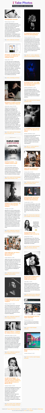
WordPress (18, 409)
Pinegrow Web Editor (11, 409)
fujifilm (6, 178)
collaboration (12, 39)
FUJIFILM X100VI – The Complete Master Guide (11, 162)
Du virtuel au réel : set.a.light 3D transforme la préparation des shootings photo (32, 84)
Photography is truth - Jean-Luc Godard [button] (22, 6)
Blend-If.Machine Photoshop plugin (31, 350)
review (30, 101)
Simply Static (29, 409)
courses (28, 327)
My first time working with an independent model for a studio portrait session (31, 278)
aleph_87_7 (28, 55)
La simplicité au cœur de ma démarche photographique (31, 34)
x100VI (16, 178)
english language (33, 327)
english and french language (15, 132)
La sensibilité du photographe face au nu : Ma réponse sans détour (32, 130)
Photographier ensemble (11, 19)
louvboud (17, 231)
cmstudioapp (12, 77)
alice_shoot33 (9, 403)
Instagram (31, 410)
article (8, 39)
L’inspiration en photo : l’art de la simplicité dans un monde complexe (13, 300)
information (17, 39)
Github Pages (40, 409)
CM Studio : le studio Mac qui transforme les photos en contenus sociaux (12, 56)
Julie (13, 133)
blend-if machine (29, 356)
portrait (34, 183)
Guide (6, 133)
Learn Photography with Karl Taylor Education (31, 317)
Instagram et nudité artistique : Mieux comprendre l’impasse (13, 103)
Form (25, 410)
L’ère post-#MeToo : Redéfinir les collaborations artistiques (12, 332)
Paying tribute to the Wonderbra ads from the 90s (31, 233)
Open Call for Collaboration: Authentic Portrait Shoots (31, 169)
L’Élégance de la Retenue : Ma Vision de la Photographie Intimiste (12, 205)
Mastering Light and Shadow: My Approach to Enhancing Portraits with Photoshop (31, 198)
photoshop (37, 216)
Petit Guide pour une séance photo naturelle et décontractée (12, 254)
